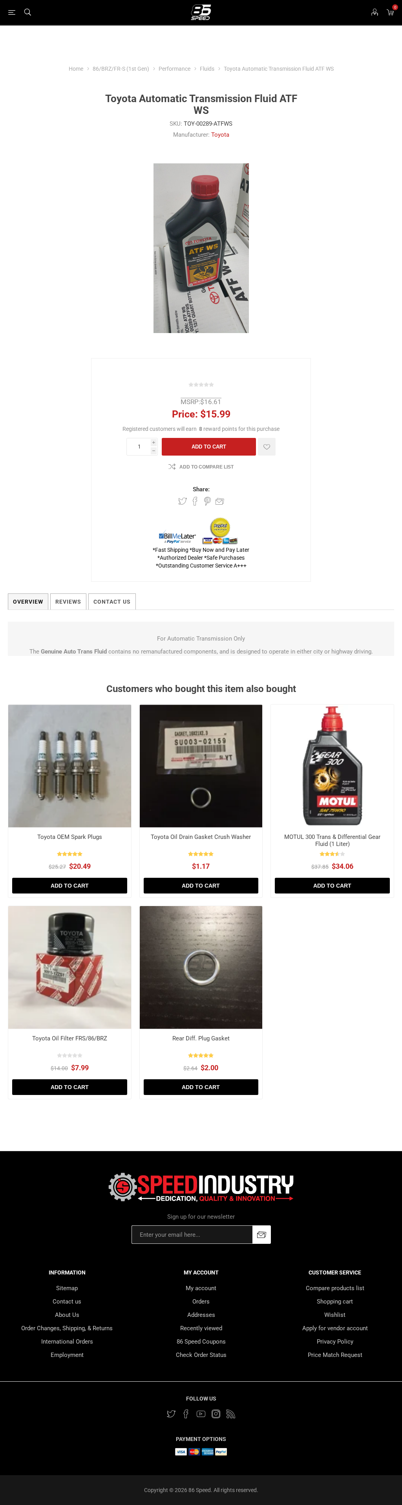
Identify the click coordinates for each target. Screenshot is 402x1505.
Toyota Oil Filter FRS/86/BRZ (69, 1038)
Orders (201, 1301)
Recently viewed (201, 1328)
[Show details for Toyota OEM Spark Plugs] (69, 766)
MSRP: (190, 402)
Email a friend (220, 501)
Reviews (68, 602)
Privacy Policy (335, 1341)
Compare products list (335, 1288)
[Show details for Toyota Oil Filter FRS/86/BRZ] (69, 967)
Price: (185, 414)
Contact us (67, 1301)
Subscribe (261, 1234)
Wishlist (334, 1314)
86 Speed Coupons (201, 1341)
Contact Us (112, 602)
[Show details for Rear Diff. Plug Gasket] (201, 967)
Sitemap (67, 1288)
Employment (67, 1355)
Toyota (220, 134)
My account (201, 1288)
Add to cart (209, 447)
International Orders (67, 1341)
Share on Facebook (195, 501)
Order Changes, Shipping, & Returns (67, 1328)
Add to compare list (206, 467)
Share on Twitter (182, 501)
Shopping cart (335, 1301)
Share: (201, 489)
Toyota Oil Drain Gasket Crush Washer (201, 836)
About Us (67, 1314)
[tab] (28, 601)
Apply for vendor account (335, 1328)
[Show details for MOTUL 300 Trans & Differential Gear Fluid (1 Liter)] (332, 766)
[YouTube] (201, 1414)
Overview (28, 602)
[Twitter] (171, 1414)
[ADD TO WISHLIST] (267, 447)
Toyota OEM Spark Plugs (69, 836)
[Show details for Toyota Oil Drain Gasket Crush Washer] (201, 766)
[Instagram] (216, 1414)
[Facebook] (186, 1414)
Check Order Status (201, 1355)
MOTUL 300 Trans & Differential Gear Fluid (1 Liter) (332, 840)
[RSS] (231, 1414)
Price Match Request (335, 1355)
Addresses (201, 1314)
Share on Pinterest (207, 501)
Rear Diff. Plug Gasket (201, 1038)
